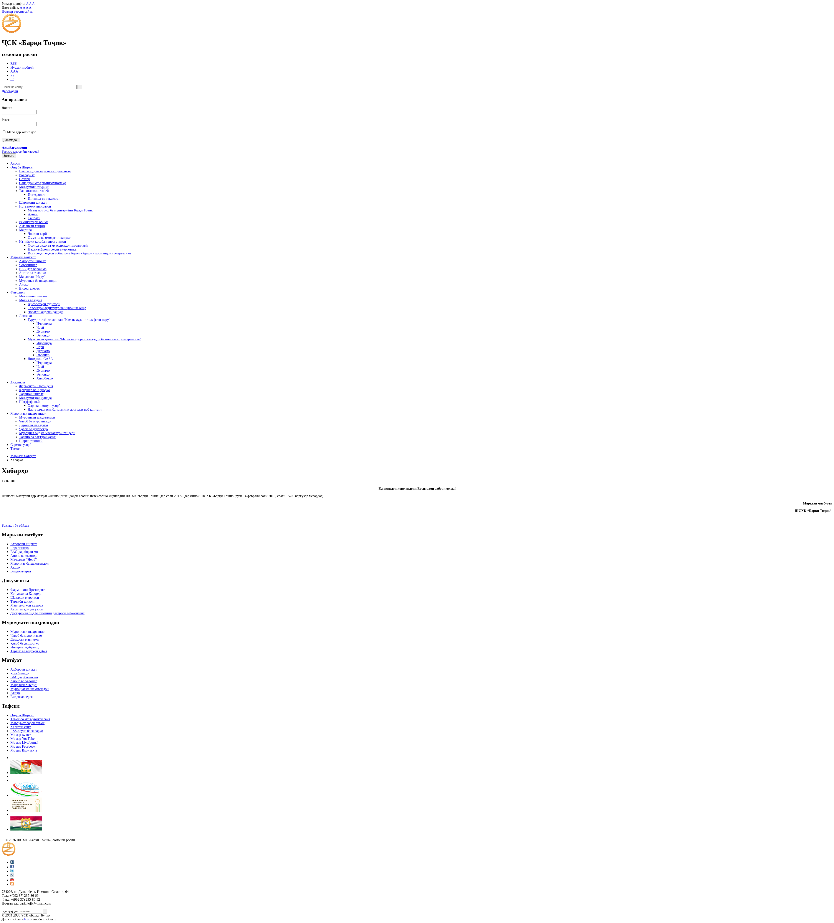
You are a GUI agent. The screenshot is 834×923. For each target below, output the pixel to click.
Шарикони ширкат (33, 202)
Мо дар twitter (20, 735)
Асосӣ (15, 163)
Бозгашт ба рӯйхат (15, 525)
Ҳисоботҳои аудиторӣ (44, 304)
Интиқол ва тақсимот (44, 198)
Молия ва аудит (30, 300)
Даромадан (10, 91)
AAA (14, 71)
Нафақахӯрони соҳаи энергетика (52, 249)
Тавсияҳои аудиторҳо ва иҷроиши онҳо (57, 308)
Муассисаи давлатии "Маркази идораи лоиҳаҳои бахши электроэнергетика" (84, 339)
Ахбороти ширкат (32, 261)
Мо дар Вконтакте (23, 750)
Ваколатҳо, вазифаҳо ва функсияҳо (45, 171)
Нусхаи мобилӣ (22, 67)
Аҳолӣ (33, 214)
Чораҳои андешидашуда (45, 312)
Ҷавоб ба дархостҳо (33, 429)
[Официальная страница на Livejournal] (12, 875)
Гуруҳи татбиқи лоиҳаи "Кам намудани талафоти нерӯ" (69, 319)
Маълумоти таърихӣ (34, 187)
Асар (26, 919)
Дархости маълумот (33, 425)
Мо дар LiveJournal (24, 742)
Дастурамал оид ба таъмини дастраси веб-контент (65, 409)
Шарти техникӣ (31, 441)
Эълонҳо (43, 335)
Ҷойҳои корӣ (37, 234)
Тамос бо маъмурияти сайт (30, 719)
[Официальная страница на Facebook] (12, 867)
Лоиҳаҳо (25, 316)
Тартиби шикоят (31, 394)
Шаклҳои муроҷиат (24, 597)
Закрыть (8, 155)
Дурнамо (43, 331)
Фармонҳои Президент (36, 386)
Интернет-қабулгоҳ (24, 647)
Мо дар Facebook (22, 746)
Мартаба (25, 230)
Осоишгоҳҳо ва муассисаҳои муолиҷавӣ (58, 245)
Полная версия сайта (17, 11)
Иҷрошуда (44, 323)
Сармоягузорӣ (20, 445)
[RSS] (12, 884)
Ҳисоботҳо (44, 378)
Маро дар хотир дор (21, 132)
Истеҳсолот (36, 194)
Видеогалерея (29, 288)
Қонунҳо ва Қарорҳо (34, 390)
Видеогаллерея (21, 697)
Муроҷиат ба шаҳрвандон (38, 280)
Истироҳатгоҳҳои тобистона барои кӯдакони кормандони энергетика (79, 253)
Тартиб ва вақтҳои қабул (37, 437)
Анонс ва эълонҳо (32, 273)
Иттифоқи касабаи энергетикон (42, 241)
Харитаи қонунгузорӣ (44, 405)
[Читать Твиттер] (12, 871)
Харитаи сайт (20, 727)
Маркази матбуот (23, 257)
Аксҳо (23, 284)
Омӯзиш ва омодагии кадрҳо (49, 237)
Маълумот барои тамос (27, 723)
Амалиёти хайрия (32, 226)
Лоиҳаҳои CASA (40, 359)
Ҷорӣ (40, 327)
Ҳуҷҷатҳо (17, 382)
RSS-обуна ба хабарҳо (26, 731)
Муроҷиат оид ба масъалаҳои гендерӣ (47, 433)
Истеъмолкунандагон (35, 206)
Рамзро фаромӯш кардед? (20, 151)
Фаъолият (17, 292)
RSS (13, 63)
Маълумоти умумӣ (33, 296)
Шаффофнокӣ (29, 402)
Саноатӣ (34, 218)
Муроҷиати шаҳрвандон (28, 413)
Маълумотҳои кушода (35, 398)
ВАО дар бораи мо (32, 269)
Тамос (15, 448)
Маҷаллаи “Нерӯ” (32, 277)
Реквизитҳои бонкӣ (33, 222)
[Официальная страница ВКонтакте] (12, 862)
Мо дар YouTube (22, 738)
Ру (12, 75)
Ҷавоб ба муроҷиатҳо (35, 421)
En (12, 79)
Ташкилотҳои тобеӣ (34, 191)
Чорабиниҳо (28, 265)
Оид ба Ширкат (22, 167)
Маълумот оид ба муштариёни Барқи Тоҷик (60, 210)
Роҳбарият (27, 175)
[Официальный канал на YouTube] (12, 880)
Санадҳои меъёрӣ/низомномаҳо (42, 183)
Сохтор (24, 179)
